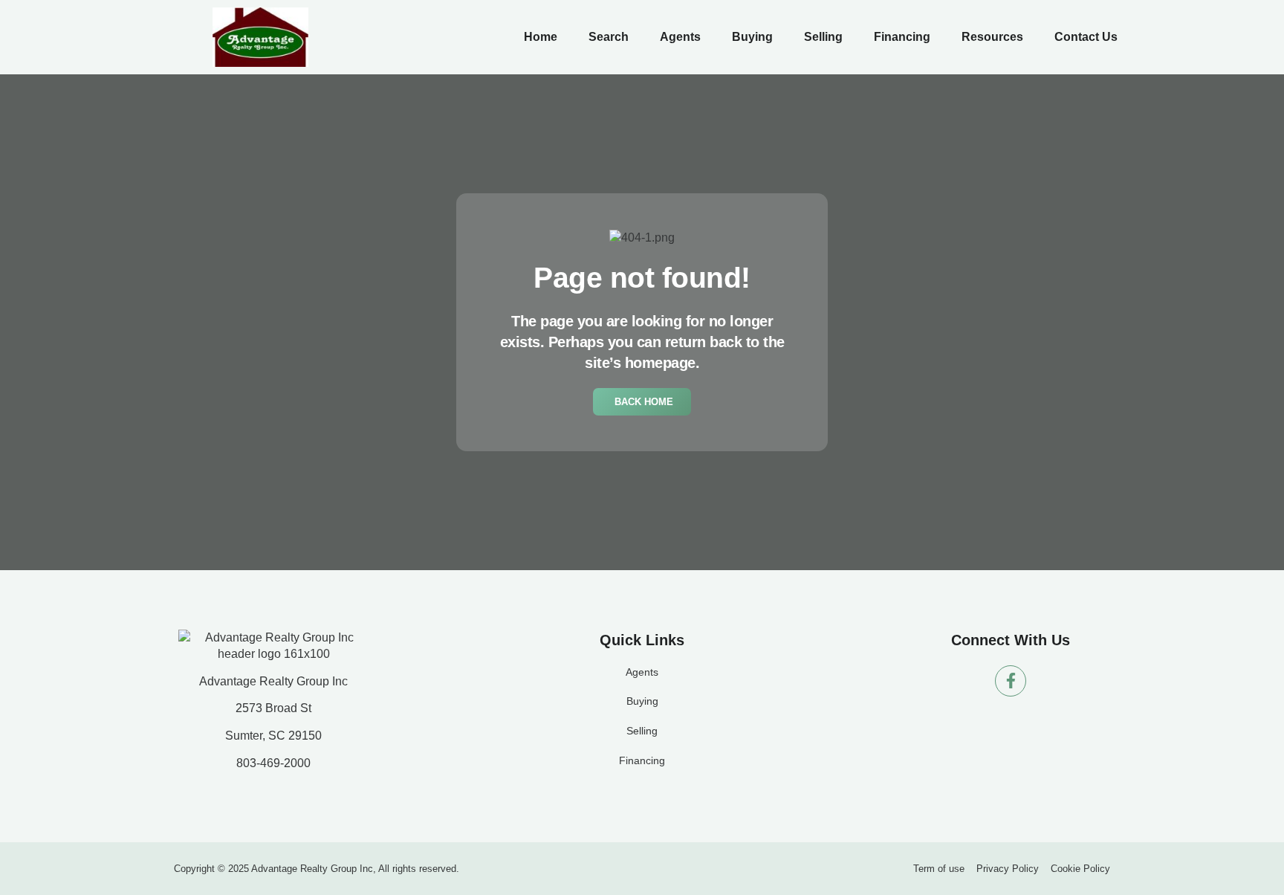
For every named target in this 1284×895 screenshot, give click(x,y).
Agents (680, 36)
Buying (752, 36)
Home (540, 36)
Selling (823, 36)
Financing (902, 36)
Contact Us (1086, 36)
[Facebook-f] (1010, 681)
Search (608, 36)
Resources (992, 36)
